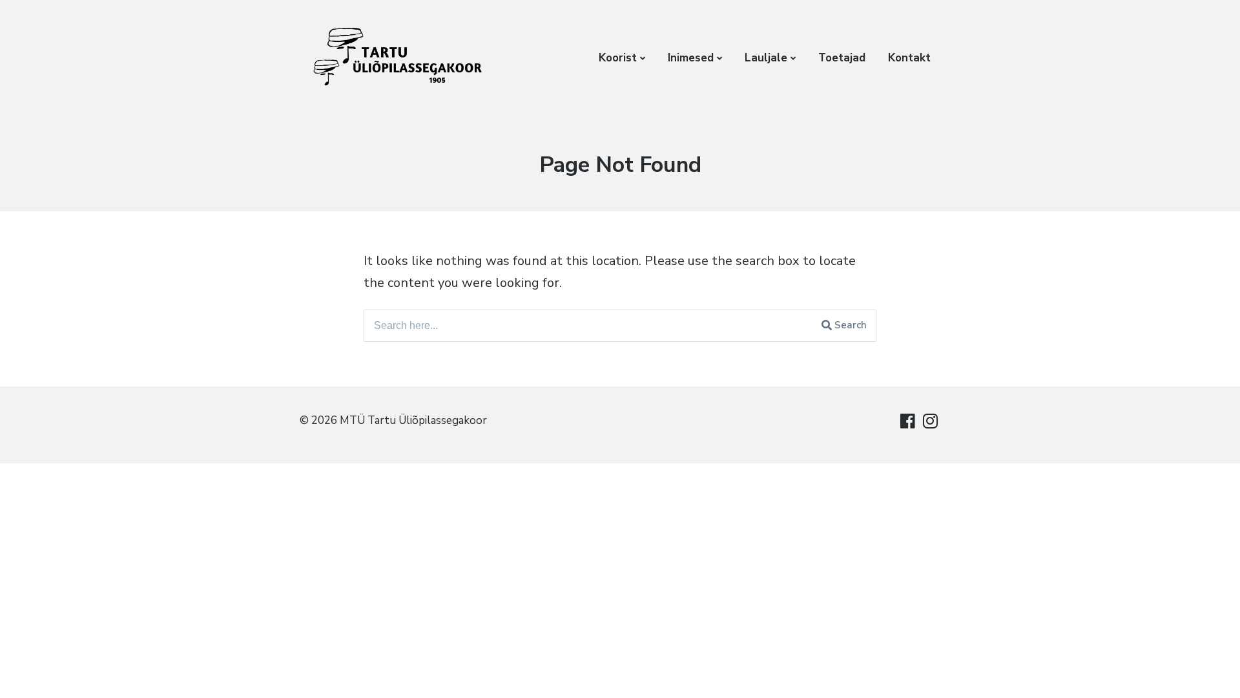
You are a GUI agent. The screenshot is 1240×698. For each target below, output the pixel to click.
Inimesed (691, 57)
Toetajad (841, 57)
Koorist (618, 57)
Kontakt (909, 57)
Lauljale (766, 57)
